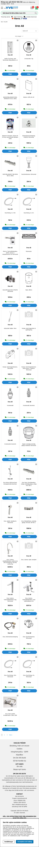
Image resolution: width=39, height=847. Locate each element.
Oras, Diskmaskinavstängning (10, 636)
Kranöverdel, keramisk (29, 405)
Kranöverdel (10, 405)
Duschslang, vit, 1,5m (10, 213)
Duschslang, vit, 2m (29, 213)
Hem (2, 21)
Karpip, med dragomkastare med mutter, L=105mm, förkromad (28, 368)
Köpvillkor (19, 755)
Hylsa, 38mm (28, 290)
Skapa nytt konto (19, 769)
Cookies (19, 749)
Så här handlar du (19, 761)
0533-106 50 (22, 802)
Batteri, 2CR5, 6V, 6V (28, 97)
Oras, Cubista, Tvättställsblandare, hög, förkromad (10, 600)
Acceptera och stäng (25, 841)
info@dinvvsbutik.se (21, 804)
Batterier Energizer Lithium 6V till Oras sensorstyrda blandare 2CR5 (10, 137)
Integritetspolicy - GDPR (19, 752)
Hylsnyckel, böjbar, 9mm (10, 328)
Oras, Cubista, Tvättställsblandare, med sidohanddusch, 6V (28, 600)
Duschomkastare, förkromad (28, 174)
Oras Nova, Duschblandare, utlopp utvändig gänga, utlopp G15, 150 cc (29, 484)
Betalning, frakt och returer (19, 746)
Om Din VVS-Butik (19, 758)
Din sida (19, 766)
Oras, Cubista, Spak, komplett (28, 559)
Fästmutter (29, 251)
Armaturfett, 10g (28, 58)
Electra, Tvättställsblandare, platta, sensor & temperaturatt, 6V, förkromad (10, 253)
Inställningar (8, 841)
